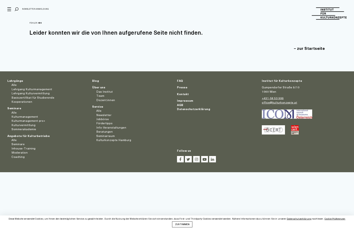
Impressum (185, 100)
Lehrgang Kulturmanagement (31, 89)
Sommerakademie (23, 129)
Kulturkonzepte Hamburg (113, 140)
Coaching (18, 157)
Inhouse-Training (23, 148)
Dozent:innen (105, 100)
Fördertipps (104, 123)
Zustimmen (182, 224)
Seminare (14, 108)
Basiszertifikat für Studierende (32, 97)
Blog (95, 81)
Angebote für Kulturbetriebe (28, 136)
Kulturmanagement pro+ (28, 120)
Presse (182, 87)
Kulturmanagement (24, 116)
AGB (180, 105)
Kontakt (183, 94)
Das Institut (104, 91)
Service (97, 106)
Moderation (19, 152)
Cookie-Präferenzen (334, 218)
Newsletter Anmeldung (35, 9)
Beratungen (104, 131)
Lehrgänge (15, 81)
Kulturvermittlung (23, 125)
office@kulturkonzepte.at (279, 102)
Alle (14, 85)
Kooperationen (21, 101)
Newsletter (104, 115)
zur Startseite (311, 48)
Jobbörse (102, 119)
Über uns (98, 87)
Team (100, 95)
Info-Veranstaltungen (111, 127)
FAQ (180, 81)
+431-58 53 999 (273, 98)
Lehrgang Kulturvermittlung (30, 93)
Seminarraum (105, 136)
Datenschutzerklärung (193, 109)
